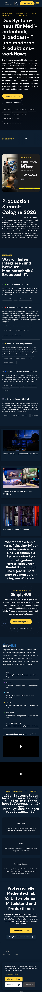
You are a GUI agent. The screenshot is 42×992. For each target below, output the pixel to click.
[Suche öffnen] (16, 3)
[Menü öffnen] (37, 3)
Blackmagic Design (20, 109)
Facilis (31, 109)
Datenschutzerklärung (11, 974)
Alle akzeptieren (13, 979)
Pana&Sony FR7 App (20, 114)
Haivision (7, 114)
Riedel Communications (11, 118)
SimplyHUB (7, 109)
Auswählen (29, 985)
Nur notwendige (13, 985)
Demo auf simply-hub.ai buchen (19, 734)
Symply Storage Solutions (12, 123)
